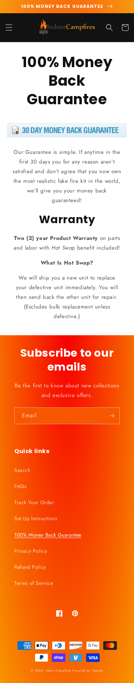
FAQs (20, 486)
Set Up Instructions (35, 518)
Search (22, 470)
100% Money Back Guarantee (47, 534)
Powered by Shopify (87, 670)
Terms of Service (33, 583)
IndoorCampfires (58, 670)
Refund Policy (30, 567)
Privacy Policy (30, 550)
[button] (9, 27)
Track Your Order (34, 502)
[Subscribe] (111, 415)
